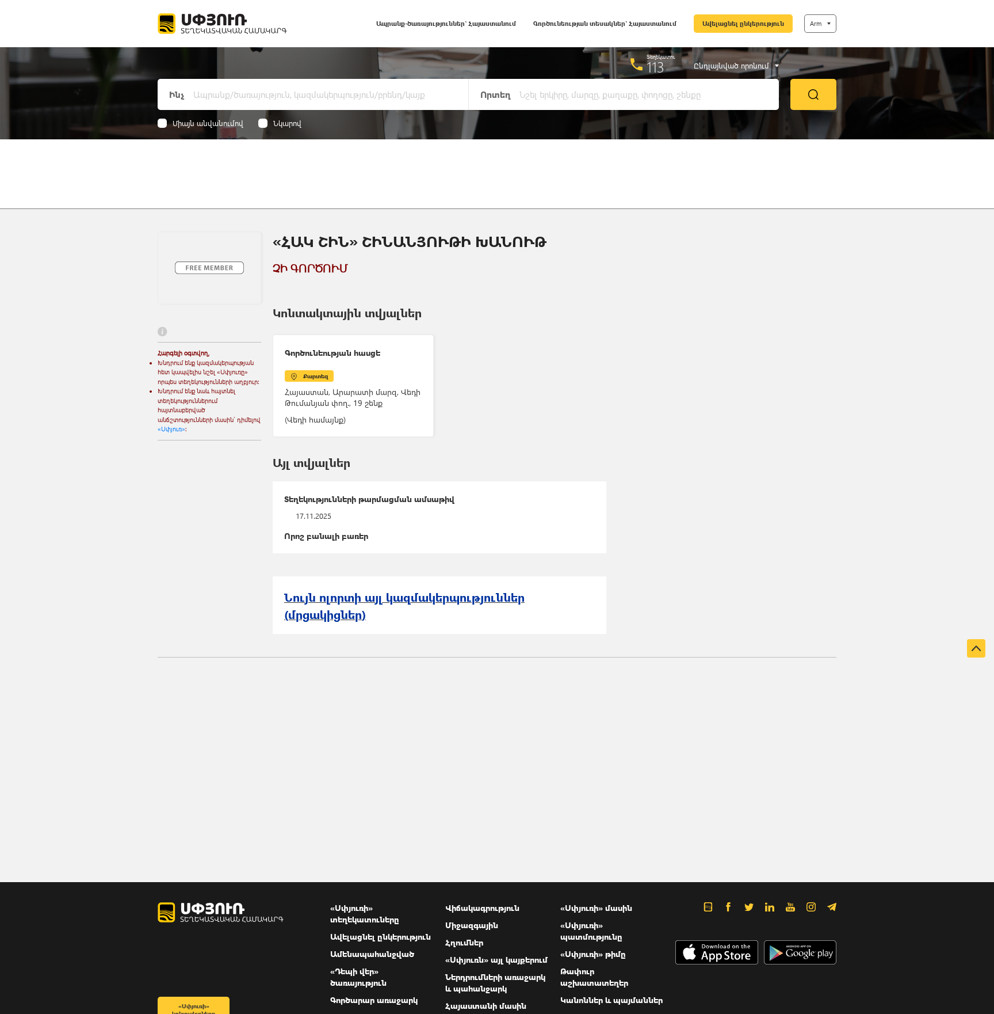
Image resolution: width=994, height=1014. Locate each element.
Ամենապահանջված (372, 953)
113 (655, 67)
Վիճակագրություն (482, 907)
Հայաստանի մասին (485, 1005)
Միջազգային (471, 925)
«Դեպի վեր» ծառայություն (358, 977)
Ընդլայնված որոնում (731, 65)
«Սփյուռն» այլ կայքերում (496, 959)
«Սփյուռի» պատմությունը (591, 931)
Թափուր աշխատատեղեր (594, 977)
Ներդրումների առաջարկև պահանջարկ (495, 982)
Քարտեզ (315, 376)
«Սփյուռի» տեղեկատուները (364, 913)
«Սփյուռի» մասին (596, 907)
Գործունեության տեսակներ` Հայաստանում (604, 23)
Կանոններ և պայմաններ (611, 999)
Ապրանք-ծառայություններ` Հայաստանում (446, 23)
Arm (815, 23)
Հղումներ (464, 942)
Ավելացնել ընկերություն (743, 23)
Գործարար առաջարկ (374, 999)
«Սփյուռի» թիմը (593, 953)
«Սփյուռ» (171, 428)
